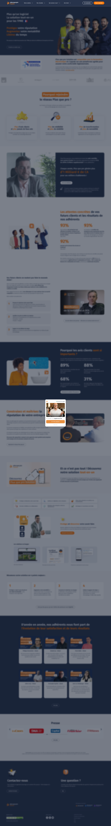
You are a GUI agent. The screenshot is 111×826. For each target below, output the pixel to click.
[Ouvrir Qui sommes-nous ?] (59, 3)
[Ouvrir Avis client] (70, 3)
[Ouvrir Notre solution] (32, 3)
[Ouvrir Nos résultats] (44, 3)
